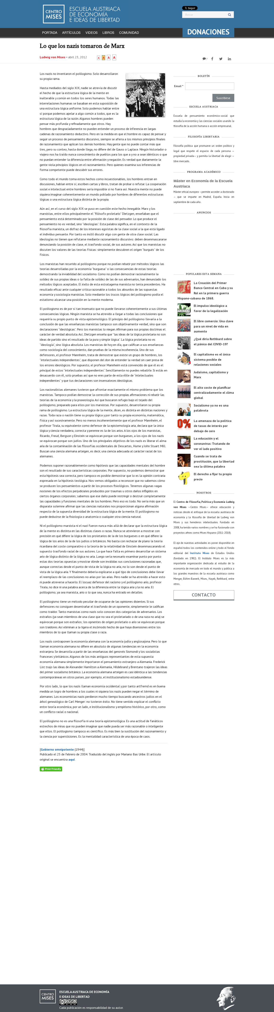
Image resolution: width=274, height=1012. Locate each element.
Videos (91, 32)
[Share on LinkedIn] (230, 59)
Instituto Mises (199, 553)
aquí (71, 759)
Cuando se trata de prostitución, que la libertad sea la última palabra (214, 461)
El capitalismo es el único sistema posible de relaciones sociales (212, 359)
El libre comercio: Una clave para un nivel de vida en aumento (213, 326)
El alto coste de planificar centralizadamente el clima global (214, 393)
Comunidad (129, 32)
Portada (49, 32)
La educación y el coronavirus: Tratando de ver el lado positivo (212, 443)
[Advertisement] (204, 244)
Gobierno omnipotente (57, 749)
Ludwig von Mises (52, 57)
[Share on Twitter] (221, 59)
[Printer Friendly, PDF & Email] (51, 769)
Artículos (71, 32)
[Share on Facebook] (212, 59)
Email (178, 86)
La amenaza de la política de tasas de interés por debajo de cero (212, 426)
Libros (108, 32)
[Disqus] (103, 821)
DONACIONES (208, 31)
